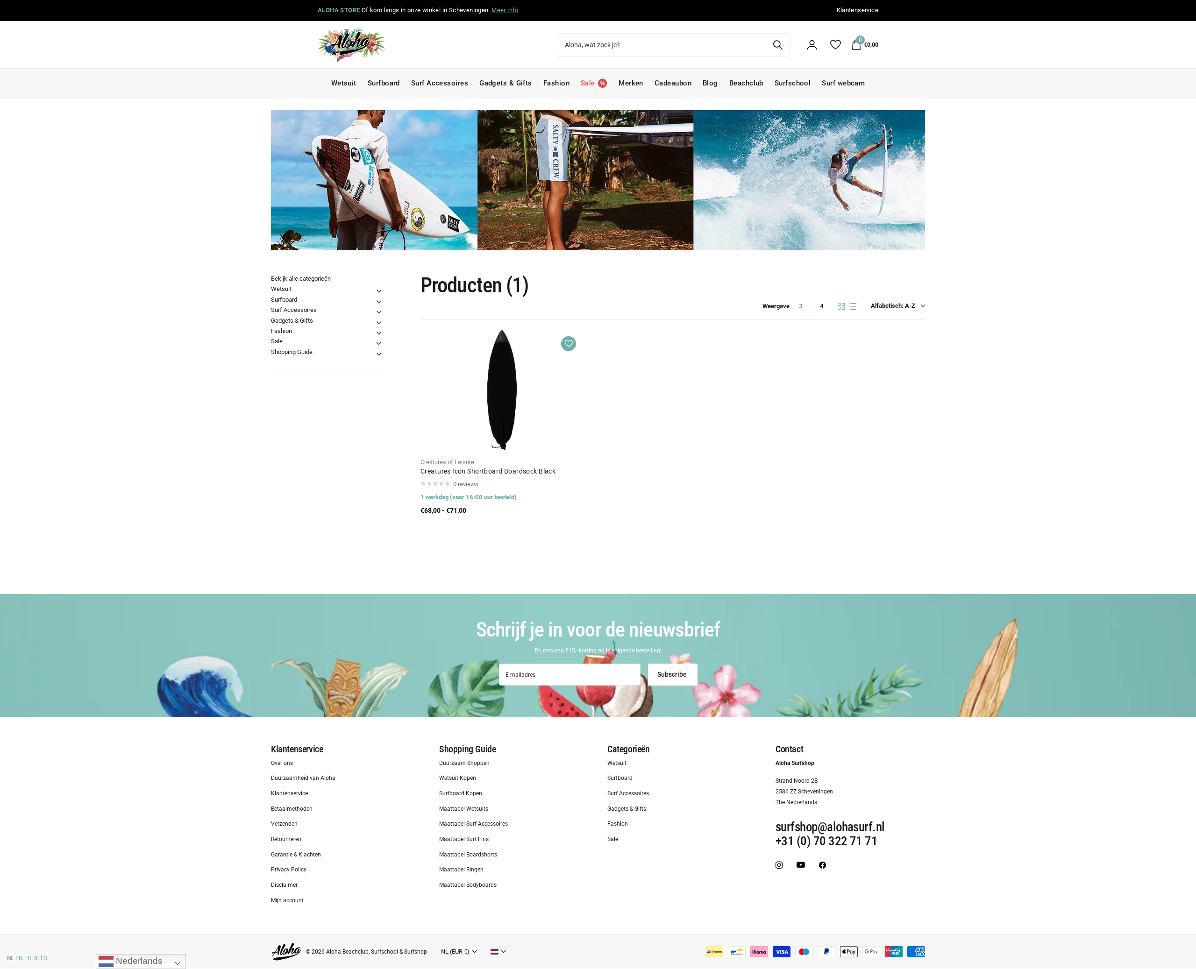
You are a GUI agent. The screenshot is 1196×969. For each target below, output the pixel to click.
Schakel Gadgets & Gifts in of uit (379, 322)
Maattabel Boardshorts (468, 854)
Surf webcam (843, 83)
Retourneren (286, 839)
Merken (631, 83)
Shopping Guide (292, 351)
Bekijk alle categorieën (301, 278)
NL (10, 958)
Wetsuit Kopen (457, 778)
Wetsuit (343, 83)
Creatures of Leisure (447, 462)
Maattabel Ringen (461, 869)
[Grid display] (841, 306)
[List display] (852, 306)
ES (44, 958)
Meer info (505, 10)
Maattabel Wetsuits (463, 809)
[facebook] (822, 864)
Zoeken (777, 45)
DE (35, 958)
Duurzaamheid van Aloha (303, 778)
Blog (710, 83)
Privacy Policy (288, 869)
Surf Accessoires (439, 83)
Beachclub (746, 83)
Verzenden (284, 823)
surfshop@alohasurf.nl (830, 827)
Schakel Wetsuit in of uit (379, 291)
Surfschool (793, 83)
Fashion (556, 83)
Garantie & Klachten (296, 854)
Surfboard (384, 83)
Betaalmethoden (292, 809)
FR (27, 958)
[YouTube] (801, 865)
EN (19, 958)
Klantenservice (297, 749)
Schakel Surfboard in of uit (379, 301)
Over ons (282, 762)
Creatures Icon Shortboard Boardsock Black (487, 471)
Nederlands (138, 961)
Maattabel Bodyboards (468, 885)
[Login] (812, 45)
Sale (277, 341)
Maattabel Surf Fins (464, 839)
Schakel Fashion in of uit (379, 333)
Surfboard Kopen (460, 793)
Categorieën (628, 749)
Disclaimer (284, 885)
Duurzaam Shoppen (464, 762)
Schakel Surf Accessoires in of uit (379, 312)
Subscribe (672, 674)
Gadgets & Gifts (505, 83)
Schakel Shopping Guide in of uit (379, 354)
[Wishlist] (835, 44)
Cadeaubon (673, 83)
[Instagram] (779, 864)
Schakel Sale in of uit (379, 343)
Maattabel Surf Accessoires (473, 823)
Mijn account (287, 900)
